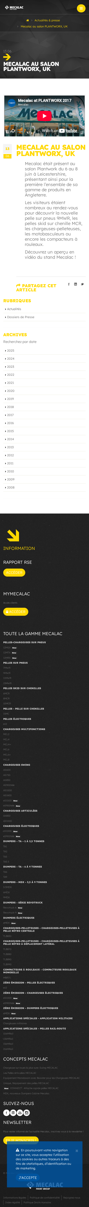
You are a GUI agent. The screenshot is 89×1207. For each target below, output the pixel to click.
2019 (10, 399)
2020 (10, 391)
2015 (10, 431)
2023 (10, 367)
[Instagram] (26, 1113)
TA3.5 (6, 861)
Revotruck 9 (12, 912)
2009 (10, 479)
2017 (10, 415)
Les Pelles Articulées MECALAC (19, 1072)
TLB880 (7, 954)
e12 (5, 723)
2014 (10, 439)
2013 (10, 447)
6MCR (6, 693)
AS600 (7, 769)
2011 (10, 463)
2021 (10, 383)
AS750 (6, 775)
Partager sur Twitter (82, 284)
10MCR (7, 703)
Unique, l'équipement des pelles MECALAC (26, 1083)
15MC (6, 713)
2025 (10, 351)
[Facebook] (6, 1113)
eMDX (9, 922)
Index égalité (12, 1202)
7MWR (6, 667)
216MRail (8, 1049)
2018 (10, 407)
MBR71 (7, 977)
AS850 (6, 780)
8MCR (6, 698)
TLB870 (7, 949)
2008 (10, 487)
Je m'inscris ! (23, 1140)
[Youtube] (20, 1113)
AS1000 (7, 790)
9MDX (6, 897)
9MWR (6, 673)
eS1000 (10, 800)
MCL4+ (7, 744)
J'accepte (28, 1177)
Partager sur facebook (69, 284)
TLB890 (7, 959)
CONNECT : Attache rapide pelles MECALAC (31, 1088)
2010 (10, 471)
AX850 (6, 815)
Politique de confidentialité (45, 1197)
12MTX (9, 652)
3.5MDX (7, 887)
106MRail (8, 1033)
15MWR (7, 683)
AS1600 (7, 795)
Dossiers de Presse (20, 317)
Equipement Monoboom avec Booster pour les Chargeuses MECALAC (41, 1077)
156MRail (8, 1043)
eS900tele (11, 805)
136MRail (8, 1038)
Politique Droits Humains (37, 1202)
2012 (10, 455)
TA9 (5, 876)
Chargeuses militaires (15, 1023)
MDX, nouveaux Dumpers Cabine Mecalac (26, 1093)
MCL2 (6, 734)
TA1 (5, 846)
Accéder (14, 572)
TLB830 (7, 936)
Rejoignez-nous (71, 1197)
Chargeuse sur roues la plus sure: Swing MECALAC (30, 1067)
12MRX (9, 657)
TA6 (5, 871)
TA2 (5, 851)
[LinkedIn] (13, 1113)
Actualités (14, 309)
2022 (10, 375)
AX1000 (7, 821)
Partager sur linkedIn (75, 284)
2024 (10, 359)
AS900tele (8, 785)
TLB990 (7, 964)
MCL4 (6, 739)
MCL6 (6, 749)
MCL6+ (7, 754)
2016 (10, 423)
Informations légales (14, 1197)
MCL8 (6, 759)
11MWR (7, 678)
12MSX (9, 647)
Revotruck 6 (12, 907)
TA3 (5, 856)
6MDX (6, 892)
